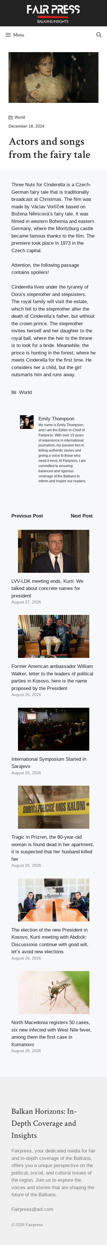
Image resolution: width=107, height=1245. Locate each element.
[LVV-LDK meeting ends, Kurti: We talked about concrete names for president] (53, 569)
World (20, 117)
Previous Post (27, 516)
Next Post (82, 516)
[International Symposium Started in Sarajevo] (53, 747)
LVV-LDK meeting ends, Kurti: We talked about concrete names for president (47, 589)
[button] (99, 35)
